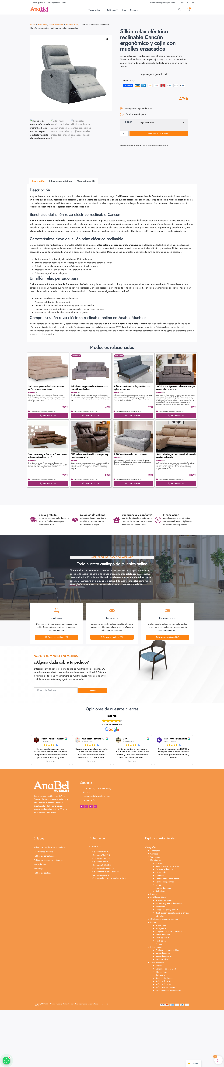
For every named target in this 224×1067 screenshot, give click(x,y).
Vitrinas (159, 943)
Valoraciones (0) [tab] (86, 181)
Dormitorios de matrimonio (167, 878)
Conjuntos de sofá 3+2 (166, 968)
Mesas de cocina (163, 953)
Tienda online (94, 10)
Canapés (154, 853)
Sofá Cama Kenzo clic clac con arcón (130, 454)
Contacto (134, 10)
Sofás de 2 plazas (163, 981)
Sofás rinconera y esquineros (168, 990)
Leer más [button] (51, 761)
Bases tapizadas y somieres (167, 866)
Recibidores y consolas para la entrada (172, 912)
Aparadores (161, 925)
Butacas (159, 965)
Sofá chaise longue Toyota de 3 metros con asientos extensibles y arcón (47, 456)
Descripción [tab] (38, 181)
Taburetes (159, 915)
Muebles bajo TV (163, 937)
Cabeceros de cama (164, 869)
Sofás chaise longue (164, 978)
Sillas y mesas (156, 947)
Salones (153, 922)
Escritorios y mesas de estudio (169, 903)
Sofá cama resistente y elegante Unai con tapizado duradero (132, 388)
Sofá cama (160, 974)
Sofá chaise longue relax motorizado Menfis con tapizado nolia (176, 456)
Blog (124, 10)
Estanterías (160, 906)
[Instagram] (86, 806)
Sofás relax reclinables (165, 987)
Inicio (32, 24)
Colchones (155, 856)
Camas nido (161, 872)
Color (128, 122)
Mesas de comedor (164, 956)
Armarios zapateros (164, 900)
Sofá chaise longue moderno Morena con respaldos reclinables (89, 388)
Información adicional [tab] (60, 181)
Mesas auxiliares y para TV (167, 909)
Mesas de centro (163, 934)
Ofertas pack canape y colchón (164, 919)
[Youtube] (95, 806)
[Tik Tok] (91, 806)
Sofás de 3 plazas (163, 984)
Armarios (159, 863)
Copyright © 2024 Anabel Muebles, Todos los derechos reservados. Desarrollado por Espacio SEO (71, 1005)
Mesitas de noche (163, 887)
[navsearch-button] (179, 10)
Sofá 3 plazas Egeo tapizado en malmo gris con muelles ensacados (175, 388)
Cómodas (160, 875)
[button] (107, 39)
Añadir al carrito (159, 133)
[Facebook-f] (82, 806)
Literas (158, 884)
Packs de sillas (162, 959)
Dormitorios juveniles (165, 881)
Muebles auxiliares (158, 897)
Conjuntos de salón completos (169, 931)
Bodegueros (161, 928)
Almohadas (155, 850)
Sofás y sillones (56, 24)
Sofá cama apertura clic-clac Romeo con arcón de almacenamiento (46, 388)
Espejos (153, 894)
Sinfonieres (160, 891)
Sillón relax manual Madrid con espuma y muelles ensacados (89, 456)
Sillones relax (72, 24)
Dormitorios (155, 859)
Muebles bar (161, 940)
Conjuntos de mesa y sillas (167, 950)
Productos (42, 24)
